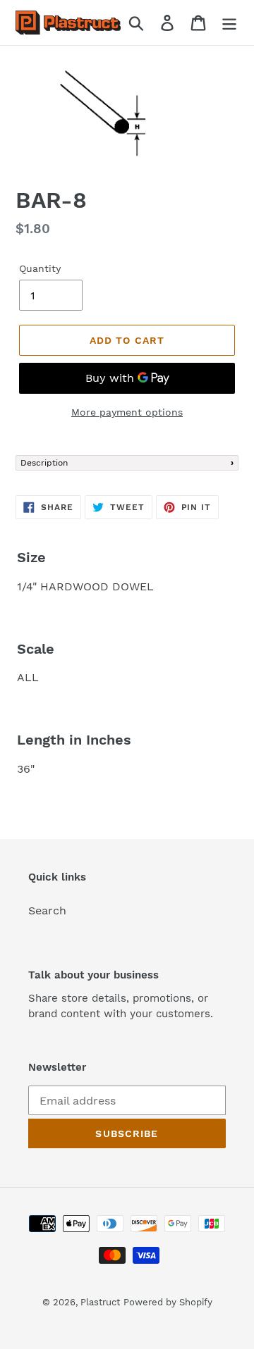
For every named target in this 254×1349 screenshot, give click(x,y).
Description (44, 463)
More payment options (127, 412)
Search (47, 910)
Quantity (40, 268)
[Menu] (229, 23)
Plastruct (100, 1302)
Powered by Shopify (167, 1302)
